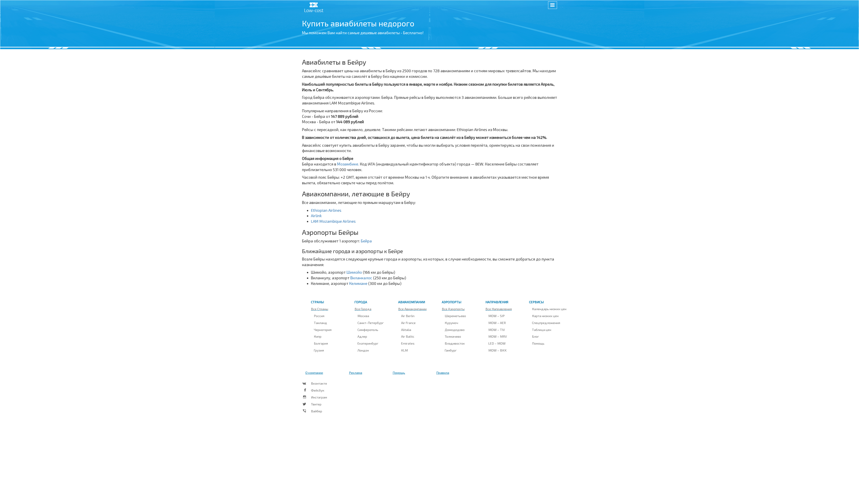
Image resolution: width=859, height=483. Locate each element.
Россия (319, 316)
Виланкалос (361, 277)
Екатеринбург (367, 343)
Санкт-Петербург (370, 323)
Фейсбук (317, 390)
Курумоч (451, 323)
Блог (535, 336)
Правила (442, 373)
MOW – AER (497, 323)
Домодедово (455, 330)
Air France (408, 323)
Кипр (317, 336)
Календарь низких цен (549, 309)
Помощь (538, 343)
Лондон (363, 350)
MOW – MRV (497, 336)
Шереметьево (455, 316)
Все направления (498, 309)
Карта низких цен (545, 316)
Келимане (358, 283)
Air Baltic (407, 336)
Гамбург (451, 350)
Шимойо (355, 272)
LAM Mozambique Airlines (333, 221)
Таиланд (320, 323)
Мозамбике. (348, 164)
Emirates (408, 343)
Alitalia (406, 330)
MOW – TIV (496, 330)
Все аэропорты (453, 309)
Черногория (323, 330)
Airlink (316, 215)
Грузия (319, 350)
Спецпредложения (546, 323)
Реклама (355, 373)
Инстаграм (319, 397)
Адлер (362, 336)
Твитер (316, 404)
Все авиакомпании (412, 309)
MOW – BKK (497, 350)
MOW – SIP (496, 316)
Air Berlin (408, 316)
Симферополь (367, 330)
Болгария (321, 343)
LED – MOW (497, 343)
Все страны (319, 309)
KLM (404, 350)
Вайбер (316, 411)
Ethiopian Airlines (326, 210)
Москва (363, 316)
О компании (314, 373)
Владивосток (455, 343)
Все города (363, 309)
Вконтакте (319, 383)
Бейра (366, 241)
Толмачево (453, 336)
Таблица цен (541, 330)
